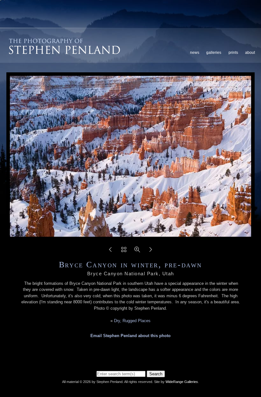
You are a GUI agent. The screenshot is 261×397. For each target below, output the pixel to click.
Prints (233, 52)
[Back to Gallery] (123, 251)
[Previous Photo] (110, 251)
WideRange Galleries (182, 382)
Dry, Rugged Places (132, 320)
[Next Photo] (150, 251)
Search (155, 374)
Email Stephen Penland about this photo (130, 335)
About (250, 52)
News (194, 52)
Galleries (213, 52)
